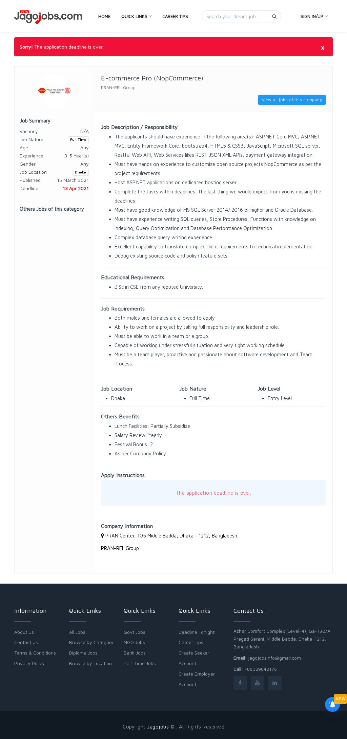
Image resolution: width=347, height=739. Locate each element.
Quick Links (134, 16)
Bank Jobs (135, 653)
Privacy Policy (29, 663)
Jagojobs (158, 726)
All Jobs (77, 632)
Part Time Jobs (140, 663)
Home (104, 16)
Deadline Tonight (197, 632)
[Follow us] (240, 683)
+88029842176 (260, 669)
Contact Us (26, 642)
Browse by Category (91, 642)
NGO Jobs (134, 642)
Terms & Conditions (35, 653)
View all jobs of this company (292, 99)
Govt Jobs (134, 632)
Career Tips (175, 16)
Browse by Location (90, 663)
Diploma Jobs (83, 653)
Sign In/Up (312, 16)
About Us (24, 632)
